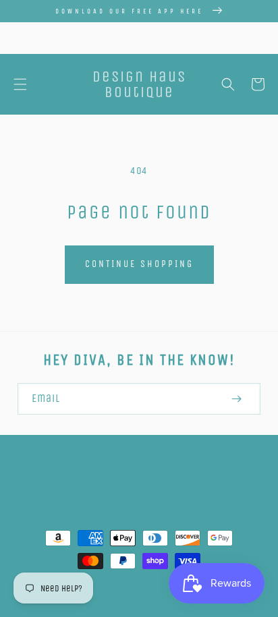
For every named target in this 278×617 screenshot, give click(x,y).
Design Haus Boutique (125, 577)
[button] (20, 84)
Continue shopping (139, 264)
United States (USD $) (132, 488)
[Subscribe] (236, 399)
